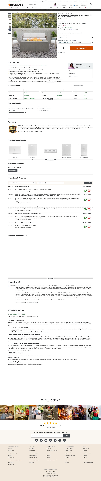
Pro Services (60, 1)
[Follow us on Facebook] (36, 440)
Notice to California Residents (15, 460)
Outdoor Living (15, 12)
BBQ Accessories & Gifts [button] (61, 7)
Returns (10, 455)
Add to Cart (81, 48)
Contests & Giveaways (88, 462)
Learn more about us (50, 401)
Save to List (62, 52)
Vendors (48, 457)
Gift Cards (75, 1)
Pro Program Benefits (34, 460)
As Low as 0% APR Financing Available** (40, 1)
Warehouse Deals (86, 453)
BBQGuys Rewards (33, 457)
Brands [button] (70, 7)
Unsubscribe (11, 464)
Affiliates (49, 455)
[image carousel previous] (9, 13)
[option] (9, 17)
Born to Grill (67, 460)
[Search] (50, 4)
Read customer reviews (50, 427)
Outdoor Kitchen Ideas (70, 455)
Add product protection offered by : (67, 40)
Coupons (85, 455)
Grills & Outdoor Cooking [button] (14, 7)
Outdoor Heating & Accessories (26, 12)
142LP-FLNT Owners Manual (45, 108)
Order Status (11, 450)
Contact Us (10, 448)
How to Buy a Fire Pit (13, 114)
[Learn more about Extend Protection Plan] (92, 42)
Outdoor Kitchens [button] (25, 7)
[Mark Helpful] (85, 190)
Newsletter (31, 462)
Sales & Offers (86, 448)
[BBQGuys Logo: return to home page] (17, 4)
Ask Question (88, 182)
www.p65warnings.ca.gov (33, 302)
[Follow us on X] (41, 440)
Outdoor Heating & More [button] (48, 7)
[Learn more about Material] (13, 95)
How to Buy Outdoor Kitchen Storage (17, 112)
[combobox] (74, 38)
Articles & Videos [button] (78, 7)
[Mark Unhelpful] (89, 190)
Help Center (11, 462)
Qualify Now (75, 29)
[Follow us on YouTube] (45, 440)
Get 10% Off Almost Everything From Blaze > (50, 10)
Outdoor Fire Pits (36, 12)
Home (9, 12)
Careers (48, 453)
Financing (31, 448)
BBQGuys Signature (62, 18)
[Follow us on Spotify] (64, 440)
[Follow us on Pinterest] (55, 440)
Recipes (67, 462)
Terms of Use (11, 457)
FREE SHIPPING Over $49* (15, 1)
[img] (34, 36)
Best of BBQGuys (68, 448)
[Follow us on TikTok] (59, 440)
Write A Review (13, 170)
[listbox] (9, 23)
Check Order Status (82, 1)
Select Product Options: (63, 35)
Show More (50, 99)
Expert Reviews (68, 450)
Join (66, 435)
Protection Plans (33, 455)
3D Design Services (33, 453)
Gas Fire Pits (43, 12)
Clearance (85, 450)
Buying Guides (68, 453)
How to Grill (67, 457)
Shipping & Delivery (12, 453)
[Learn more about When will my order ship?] (82, 33)
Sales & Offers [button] (88, 7)
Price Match (32, 450)
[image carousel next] (9, 33)
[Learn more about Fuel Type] (92, 37)
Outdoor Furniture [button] (36, 7)
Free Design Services (52, 1)
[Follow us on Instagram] (50, 440)
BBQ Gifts (85, 460)
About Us (49, 448)
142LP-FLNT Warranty (43, 110)
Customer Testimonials (52, 460)
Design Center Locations (67, 1)
